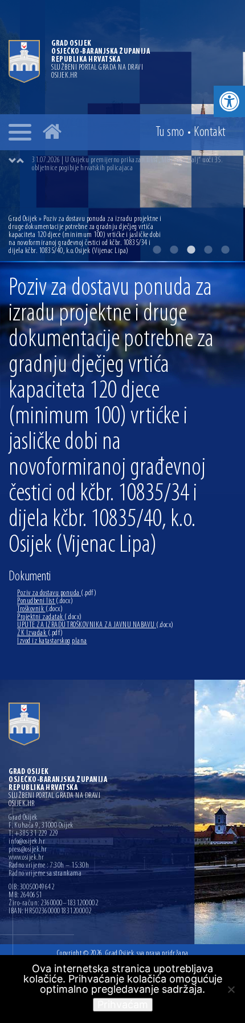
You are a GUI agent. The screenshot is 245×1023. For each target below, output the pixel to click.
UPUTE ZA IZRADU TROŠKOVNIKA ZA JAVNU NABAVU (95, 625)
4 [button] (208, 249)
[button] (229, 101)
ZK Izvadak (40, 633)
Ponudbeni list (45, 601)
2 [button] (173, 249)
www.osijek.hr (26, 858)
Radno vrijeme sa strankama (45, 874)
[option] (133, 164)
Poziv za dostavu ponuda (56, 593)
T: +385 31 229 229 (33, 834)
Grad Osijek (24, 219)
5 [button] (225, 249)
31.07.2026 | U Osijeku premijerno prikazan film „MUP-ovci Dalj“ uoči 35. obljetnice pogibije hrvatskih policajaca (127, 164)
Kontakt (210, 132)
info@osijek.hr (27, 842)
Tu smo (170, 132)
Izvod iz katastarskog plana (52, 641)
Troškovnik (40, 609)
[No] (230, 989)
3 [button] (191, 249)
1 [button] (156, 249)
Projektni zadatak (49, 617)
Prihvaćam (122, 1004)
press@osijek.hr (28, 850)
